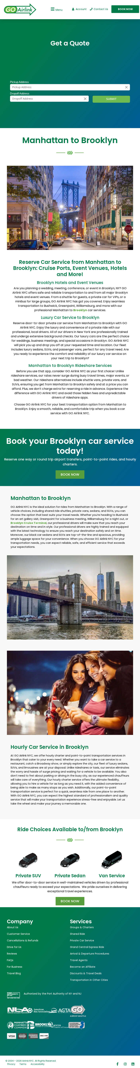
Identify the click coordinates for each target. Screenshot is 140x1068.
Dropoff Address (19, 93)
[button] (56, 9)
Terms (23, 1064)
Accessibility (37, 1064)
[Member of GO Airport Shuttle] (78, 1010)
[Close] (126, 87)
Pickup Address (19, 82)
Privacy (11, 1064)
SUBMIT (111, 99)
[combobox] (70, 87)
